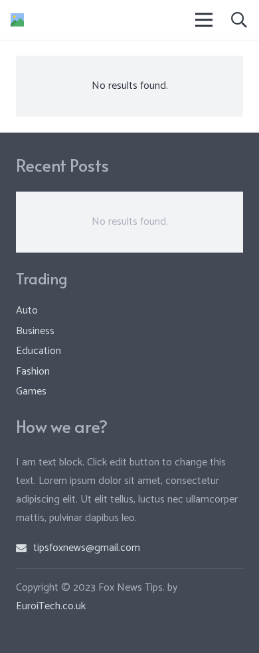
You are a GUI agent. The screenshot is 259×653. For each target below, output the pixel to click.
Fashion (33, 372)
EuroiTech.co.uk (51, 606)
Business (35, 331)
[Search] (238, 20)
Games (31, 391)
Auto (27, 311)
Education (38, 351)
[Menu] (204, 19)
